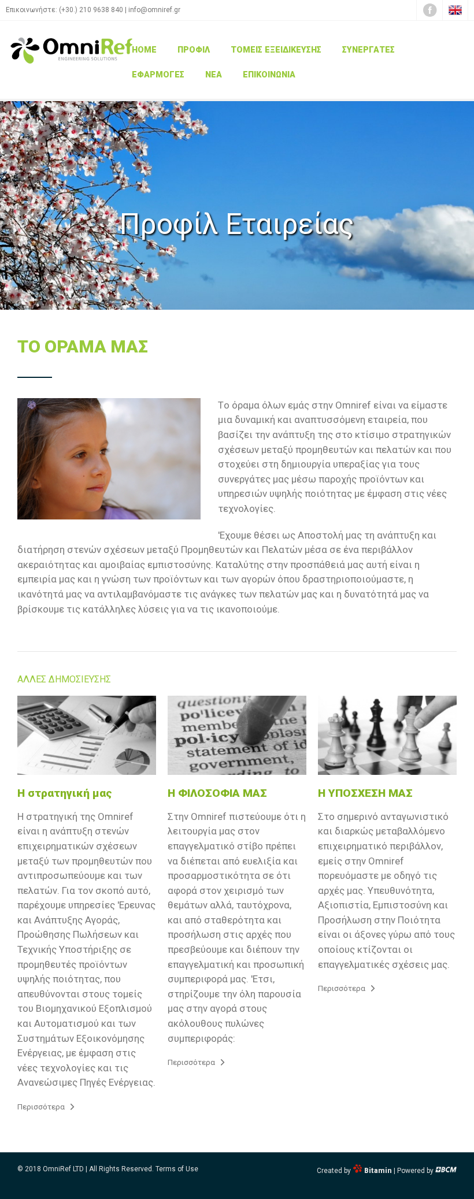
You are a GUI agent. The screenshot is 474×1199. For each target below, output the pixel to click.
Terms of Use (176, 1169)
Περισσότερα (41, 1106)
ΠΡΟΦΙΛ (193, 50)
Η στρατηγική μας (64, 793)
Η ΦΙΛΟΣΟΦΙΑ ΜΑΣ (217, 793)
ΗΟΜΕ (144, 50)
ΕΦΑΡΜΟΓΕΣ (158, 75)
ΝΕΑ (213, 75)
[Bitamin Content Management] (446, 1171)
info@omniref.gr (154, 10)
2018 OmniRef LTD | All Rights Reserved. (89, 1169)
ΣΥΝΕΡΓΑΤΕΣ (368, 50)
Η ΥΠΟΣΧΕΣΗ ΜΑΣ (365, 793)
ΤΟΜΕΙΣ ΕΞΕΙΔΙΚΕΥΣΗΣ (276, 50)
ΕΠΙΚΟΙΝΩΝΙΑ (269, 75)
